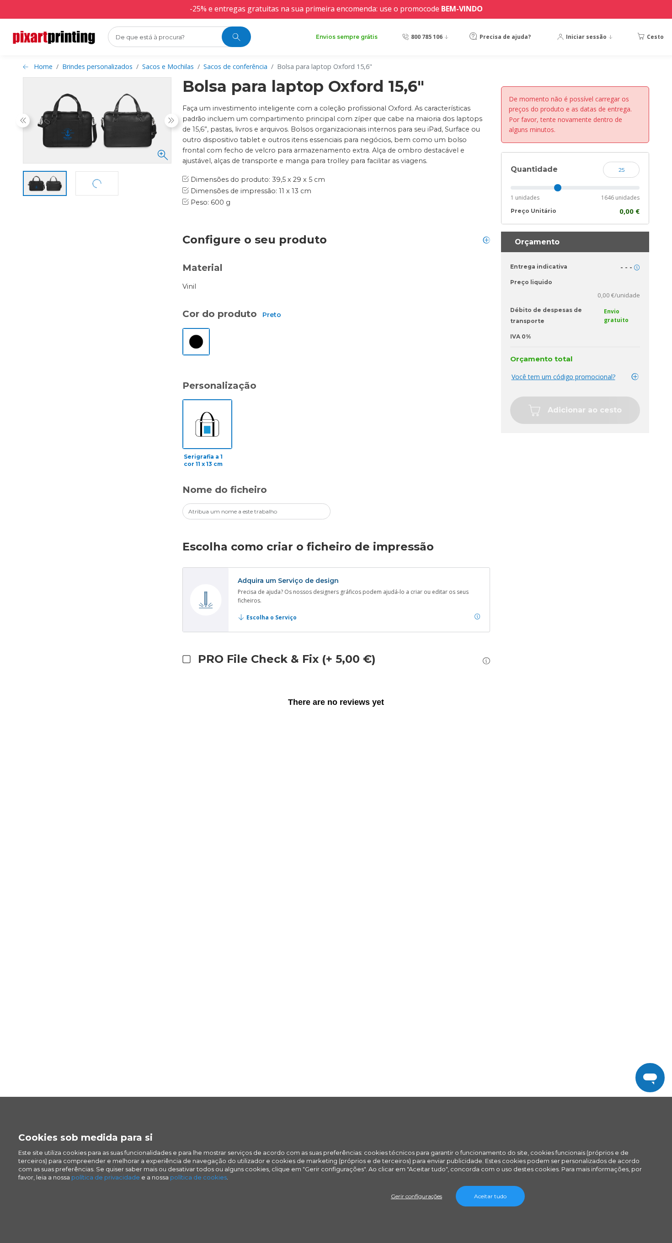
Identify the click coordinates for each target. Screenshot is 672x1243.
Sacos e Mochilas (168, 66)
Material (202, 267)
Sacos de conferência (235, 66)
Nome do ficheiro (224, 489)
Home (43, 66)
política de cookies (198, 1177)
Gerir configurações (416, 1196)
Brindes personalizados (97, 66)
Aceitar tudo (490, 1196)
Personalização (219, 385)
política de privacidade (105, 1177)
